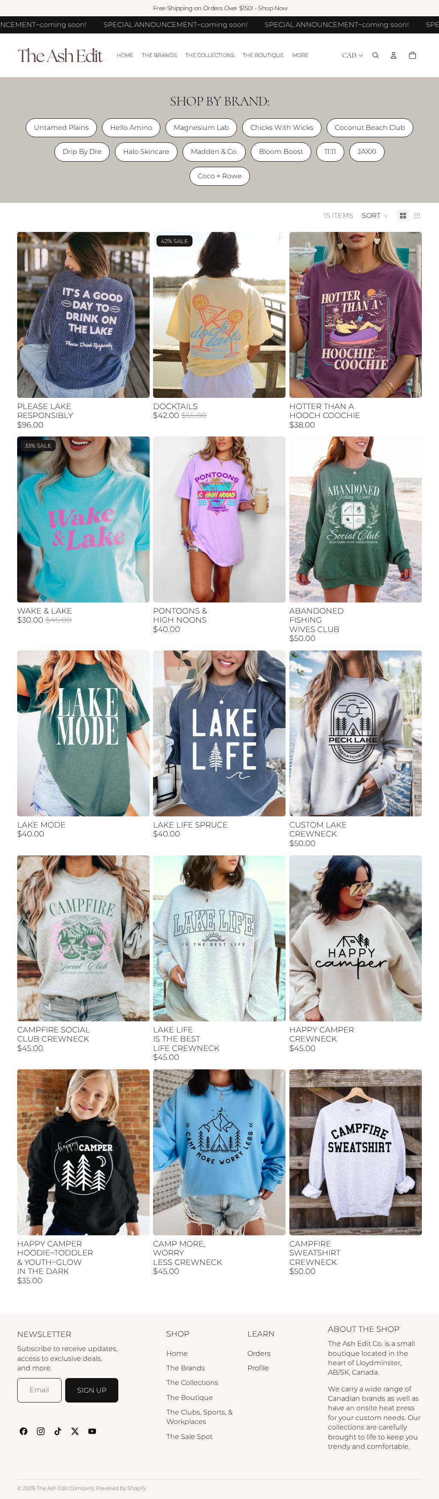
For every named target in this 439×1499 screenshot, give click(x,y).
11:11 (330, 151)
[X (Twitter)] (75, 1431)
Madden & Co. (214, 151)
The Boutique (189, 1398)
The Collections (192, 1383)
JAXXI (367, 151)
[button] (375, 215)
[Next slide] (137, 314)
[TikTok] (57, 1431)
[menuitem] (300, 55)
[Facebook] (23, 1431)
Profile (258, 1368)
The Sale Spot (189, 1437)
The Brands (185, 1368)
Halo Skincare (146, 151)
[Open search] (375, 55)
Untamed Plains (61, 127)
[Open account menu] (393, 55)
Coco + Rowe (220, 176)
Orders (259, 1353)
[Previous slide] (30, 314)
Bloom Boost (281, 151)
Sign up (91, 1390)
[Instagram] (40, 1431)
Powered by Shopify (121, 1488)
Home (177, 1353)
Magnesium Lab (201, 127)
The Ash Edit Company (65, 1488)
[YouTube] (92, 1431)
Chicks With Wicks (281, 127)
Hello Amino (131, 127)
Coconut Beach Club (370, 127)
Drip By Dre (82, 151)
